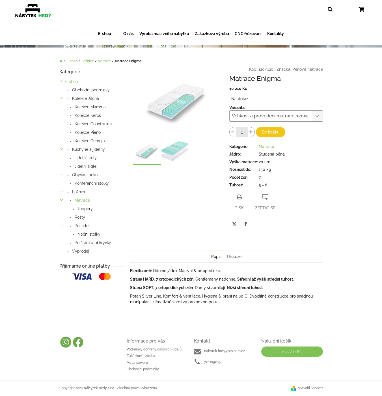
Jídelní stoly (85, 158)
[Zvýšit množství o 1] (251, 132)
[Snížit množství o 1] (233, 132)
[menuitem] (107, 34)
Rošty (79, 217)
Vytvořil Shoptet (310, 388)
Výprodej (80, 251)
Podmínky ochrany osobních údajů (154, 349)
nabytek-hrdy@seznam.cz (224, 351)
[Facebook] (246, 224)
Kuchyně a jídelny (88, 149)
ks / (292, 351)
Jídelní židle (85, 166)
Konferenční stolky (91, 183)
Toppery (84, 208)
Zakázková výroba (141, 356)
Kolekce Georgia (89, 141)
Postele (81, 225)
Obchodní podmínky (90, 90)
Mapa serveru (137, 363)
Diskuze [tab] (234, 256)
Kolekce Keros (87, 115)
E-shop (71, 81)
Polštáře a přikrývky (92, 242)
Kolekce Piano (87, 132)
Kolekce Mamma (90, 107)
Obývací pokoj (84, 175)
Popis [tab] (216, 256)
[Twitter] (234, 224)
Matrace (82, 200)
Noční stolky (88, 234)
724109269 (212, 362)
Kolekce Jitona (85, 98)
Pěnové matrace (307, 69)
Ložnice (78, 192)
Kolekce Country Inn (93, 124)
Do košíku (270, 132)
